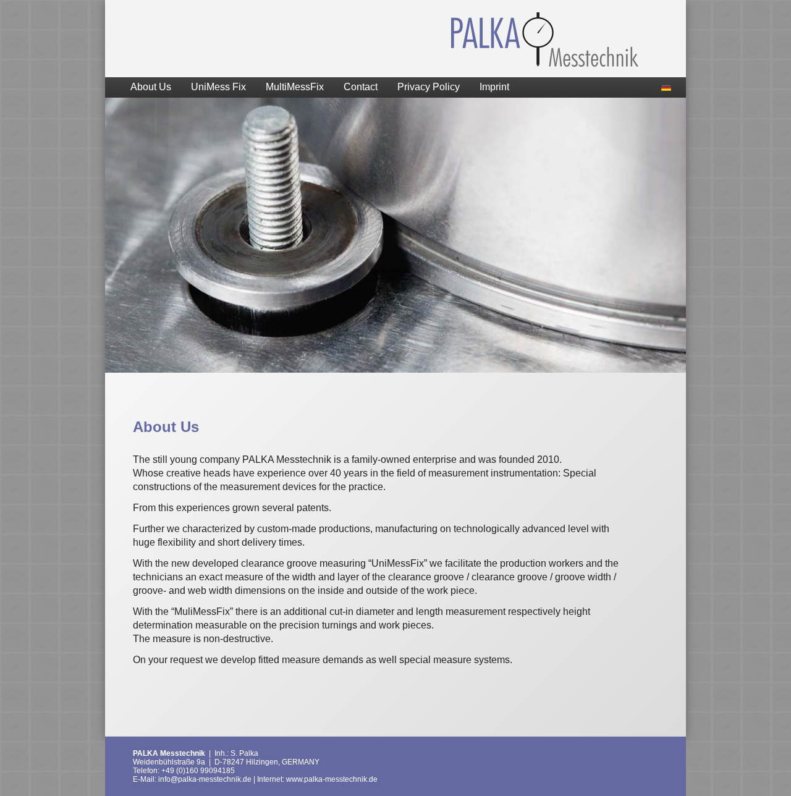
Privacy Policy (428, 87)
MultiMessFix (295, 87)
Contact (361, 87)
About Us (150, 87)
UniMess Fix (218, 87)
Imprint (494, 87)
